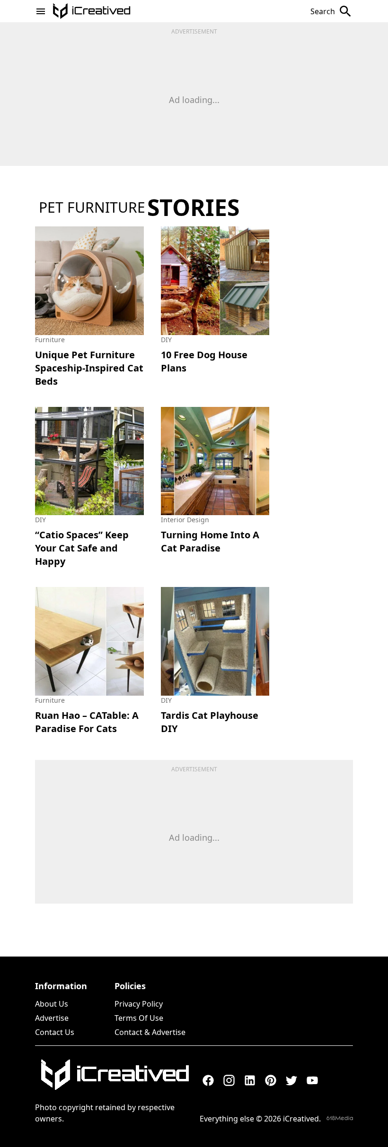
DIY (166, 339)
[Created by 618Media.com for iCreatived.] (339, 1118)
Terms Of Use (139, 1018)
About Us (51, 1004)
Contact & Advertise (150, 1032)
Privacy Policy (139, 1004)
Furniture (50, 339)
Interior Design (185, 519)
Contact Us (54, 1032)
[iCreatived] (114, 1074)
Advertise (52, 1018)
